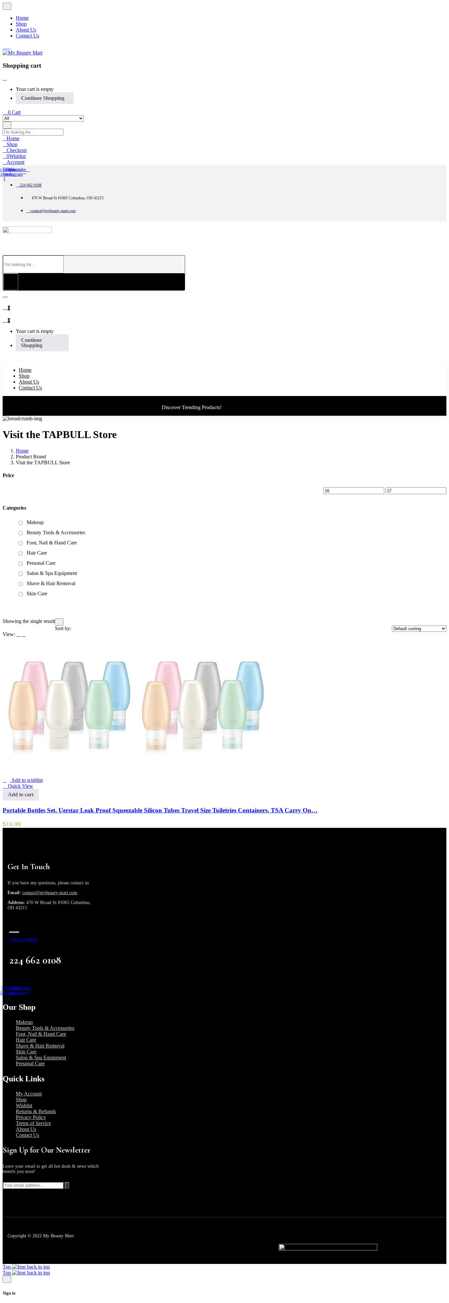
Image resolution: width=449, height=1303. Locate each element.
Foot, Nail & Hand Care (52, 542)
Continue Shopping (42, 98)
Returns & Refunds (36, 1111)
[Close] (5, 78)
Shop (21, 1099)
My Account (29, 1093)
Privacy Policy (31, 1117)
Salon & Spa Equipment (52, 573)
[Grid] (24, 634)
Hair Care (37, 553)
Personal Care (41, 563)
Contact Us (27, 1135)
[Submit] (67, 1185)
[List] (18, 634)
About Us (26, 1129)
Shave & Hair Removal (51, 583)
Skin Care (37, 593)
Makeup (35, 522)
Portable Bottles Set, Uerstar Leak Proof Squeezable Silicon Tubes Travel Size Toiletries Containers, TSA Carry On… (160, 810)
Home (22, 450)
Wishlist (24, 1105)
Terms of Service (33, 1123)
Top (7, 1267)
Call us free (23, 940)
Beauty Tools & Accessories (56, 532)
